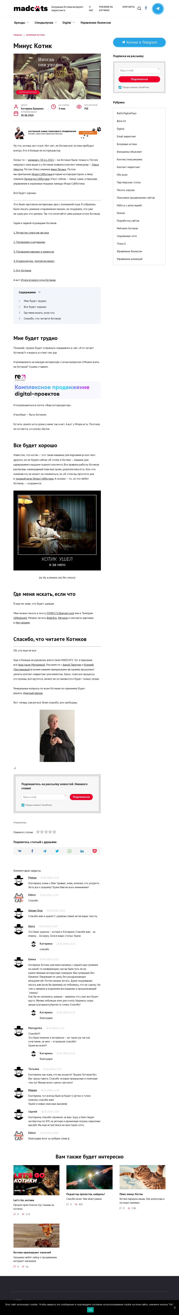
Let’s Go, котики (23, 1200)
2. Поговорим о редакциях (29, 242)
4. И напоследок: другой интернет (34, 261)
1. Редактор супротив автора (31, 232)
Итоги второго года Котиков (38, 280)
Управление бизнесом (95, 22)
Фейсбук (51, 618)
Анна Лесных (58, 169)
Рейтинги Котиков (127, 228)
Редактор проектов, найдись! (85, 1194)
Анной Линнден (72, 664)
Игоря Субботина (42, 174)
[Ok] (174, 1307)
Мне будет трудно (35, 301)
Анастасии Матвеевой (31, 664)
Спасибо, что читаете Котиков (42, 318)
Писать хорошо (126, 190)
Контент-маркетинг (128, 167)
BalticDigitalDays (127, 113)
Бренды (19, 22)
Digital (67, 22)
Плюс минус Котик (131, 1194)
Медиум (63, 618)
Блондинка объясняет (129, 151)
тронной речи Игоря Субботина (34, 478)
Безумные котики (28, 92)
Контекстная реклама (129, 159)
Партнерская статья (129, 182)
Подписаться (81, 796)
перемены (20, 822)
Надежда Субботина (36, 179)
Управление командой (129, 259)
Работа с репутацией (129, 205)
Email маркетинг (126, 136)
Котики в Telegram (141, 42)
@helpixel (20, 618)
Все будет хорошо (35, 306)
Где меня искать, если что (39, 312)
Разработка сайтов (128, 220)
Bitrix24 (121, 121)
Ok (90, 1309)
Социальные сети (127, 236)
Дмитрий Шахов (33, 693)
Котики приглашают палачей (32, 1252)
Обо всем (122, 174)
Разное (121, 213)
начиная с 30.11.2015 (41, 160)
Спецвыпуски (44, 22)
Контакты (129, 6)
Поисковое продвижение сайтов (136, 197)
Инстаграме (23, 622)
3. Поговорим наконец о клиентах (33, 251)
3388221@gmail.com (60, 613)
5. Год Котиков (22, 270)
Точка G (121, 243)
